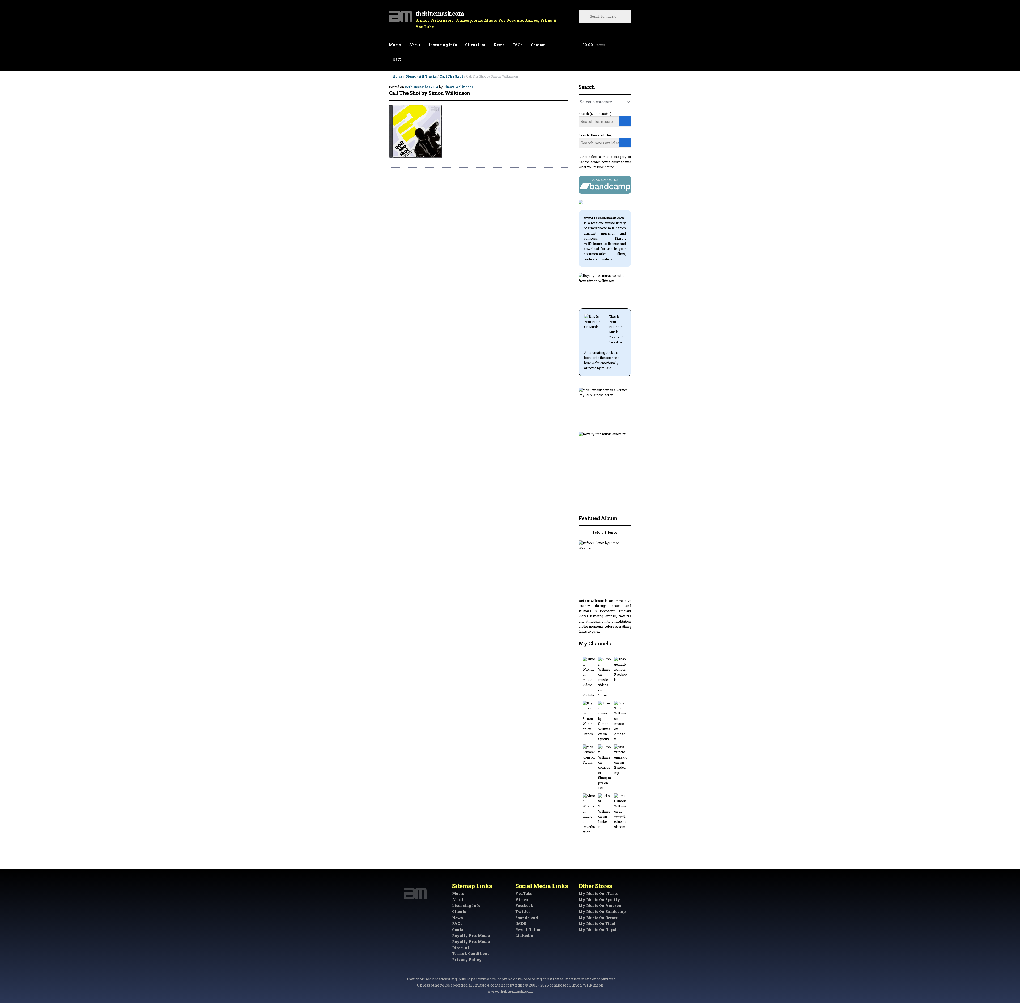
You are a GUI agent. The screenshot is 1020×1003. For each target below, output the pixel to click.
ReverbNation (528, 929)
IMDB (520, 923)
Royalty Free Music (471, 935)
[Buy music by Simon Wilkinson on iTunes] (589, 719)
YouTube (523, 893)
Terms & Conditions (470, 953)
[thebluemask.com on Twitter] (589, 754)
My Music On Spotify (599, 899)
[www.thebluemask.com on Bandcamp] (620, 759)
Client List (475, 44)
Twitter (522, 911)
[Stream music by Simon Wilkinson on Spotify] (604, 721)
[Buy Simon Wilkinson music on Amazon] (620, 721)
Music (395, 44)
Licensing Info (443, 44)
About (414, 44)
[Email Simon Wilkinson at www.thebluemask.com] (620, 811)
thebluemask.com (439, 13)
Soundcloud (526, 917)
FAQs (517, 44)
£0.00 (593, 44)
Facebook (524, 905)
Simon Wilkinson (458, 87)
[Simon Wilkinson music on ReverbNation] (589, 813)
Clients (459, 911)
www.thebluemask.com (510, 991)
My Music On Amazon (600, 905)
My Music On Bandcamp (602, 911)
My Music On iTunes (598, 893)
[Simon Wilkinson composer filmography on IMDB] (604, 767)
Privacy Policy (467, 959)
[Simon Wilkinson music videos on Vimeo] (604, 677)
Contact (538, 44)
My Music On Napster (599, 929)
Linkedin (524, 935)
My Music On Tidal (597, 923)
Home (397, 76)
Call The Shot (451, 76)
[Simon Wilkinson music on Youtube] (589, 677)
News (499, 44)
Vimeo (521, 899)
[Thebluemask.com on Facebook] (620, 669)
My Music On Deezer (598, 917)
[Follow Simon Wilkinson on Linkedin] (604, 811)
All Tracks (428, 76)
